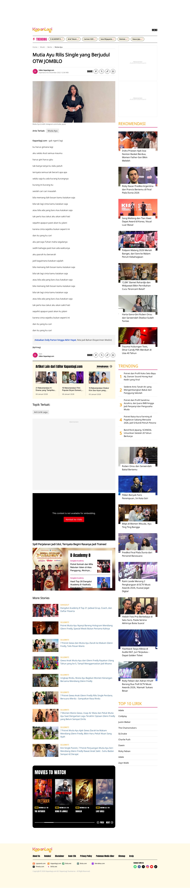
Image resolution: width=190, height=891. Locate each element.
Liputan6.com (40, 863)
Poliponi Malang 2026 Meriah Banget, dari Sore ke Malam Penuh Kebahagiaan (137, 253)
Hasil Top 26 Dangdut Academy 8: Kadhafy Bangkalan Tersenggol (81, 584)
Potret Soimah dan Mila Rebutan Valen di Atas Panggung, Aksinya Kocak (81, 567)
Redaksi (47, 856)
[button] (107, 71)
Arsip (131, 856)
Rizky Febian (124, 751)
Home (35, 47)
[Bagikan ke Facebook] (96, 71)
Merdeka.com (100, 863)
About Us (36, 856)
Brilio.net (54, 867)
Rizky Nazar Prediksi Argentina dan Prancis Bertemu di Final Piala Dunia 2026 (137, 189)
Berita (49, 47)
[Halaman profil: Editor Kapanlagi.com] (35, 71)
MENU (154, 30)
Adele (121, 710)
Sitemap (121, 856)
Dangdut (64, 605)
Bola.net (68, 863)
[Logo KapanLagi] (42, 29)
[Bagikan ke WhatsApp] (113, 71)
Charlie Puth (124, 739)
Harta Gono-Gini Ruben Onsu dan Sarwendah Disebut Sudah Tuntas (138, 317)
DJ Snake (122, 733)
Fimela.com (40, 867)
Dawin (121, 745)
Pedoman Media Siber (105, 856)
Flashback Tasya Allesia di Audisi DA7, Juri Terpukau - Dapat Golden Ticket (135, 652)
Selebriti (64, 622)
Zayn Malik (123, 762)
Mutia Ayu (59, 47)
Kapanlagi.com (56, 863)
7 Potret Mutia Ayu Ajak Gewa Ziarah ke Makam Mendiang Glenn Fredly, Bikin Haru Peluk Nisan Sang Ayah (86, 733)
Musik (42, 47)
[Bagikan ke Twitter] (101, 71)
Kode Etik (72, 856)
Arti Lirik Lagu (41, 412)
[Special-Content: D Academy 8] (49, 569)
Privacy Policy (86, 856)
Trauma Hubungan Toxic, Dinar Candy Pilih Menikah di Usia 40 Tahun (136, 350)
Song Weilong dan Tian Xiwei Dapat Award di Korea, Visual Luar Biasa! (137, 221)
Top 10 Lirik (130, 703)
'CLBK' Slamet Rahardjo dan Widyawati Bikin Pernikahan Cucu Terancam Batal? (136, 285)
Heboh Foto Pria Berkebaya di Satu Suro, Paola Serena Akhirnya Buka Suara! (137, 620)
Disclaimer (59, 856)
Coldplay (122, 716)
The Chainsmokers (127, 727)
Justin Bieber (124, 722)
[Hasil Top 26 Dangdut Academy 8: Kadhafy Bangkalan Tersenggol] (103, 583)
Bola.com (83, 863)
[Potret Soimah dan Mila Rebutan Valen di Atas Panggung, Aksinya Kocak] (103, 566)
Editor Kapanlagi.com (46, 70)
